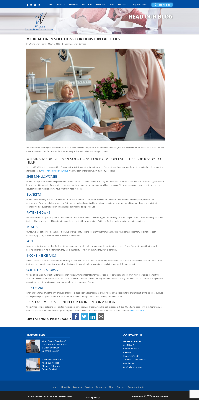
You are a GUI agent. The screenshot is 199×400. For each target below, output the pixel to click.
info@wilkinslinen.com (133, 367)
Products (73, 5)
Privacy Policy (93, 397)
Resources (100, 5)
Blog (112, 5)
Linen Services (80, 44)
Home (50, 5)
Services (85, 5)
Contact (122, 5)
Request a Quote (140, 5)
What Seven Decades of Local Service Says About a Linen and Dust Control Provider (54, 346)
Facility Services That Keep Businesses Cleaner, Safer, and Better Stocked (52, 364)
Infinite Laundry (160, 396)
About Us (61, 5)
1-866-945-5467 (163, 5)
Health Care (67, 44)
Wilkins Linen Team (37, 44)
